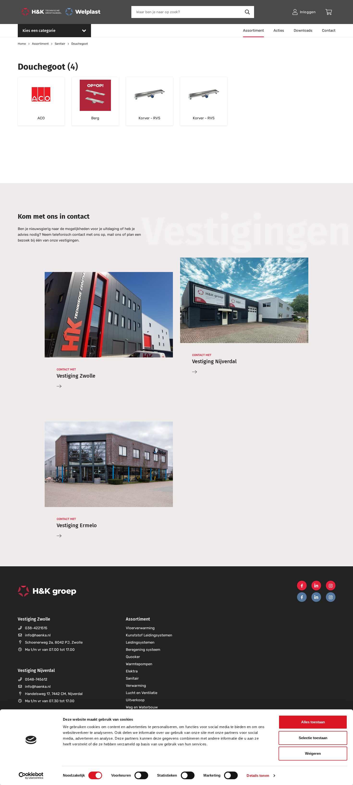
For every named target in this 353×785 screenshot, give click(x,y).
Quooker (133, 657)
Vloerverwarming (140, 628)
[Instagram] (330, 585)
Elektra (132, 671)
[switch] (141, 775)
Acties (279, 30)
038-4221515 (36, 628)
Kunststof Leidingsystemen (149, 635)
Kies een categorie (39, 30)
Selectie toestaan (313, 738)
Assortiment (253, 30)
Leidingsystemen (140, 642)
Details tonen (258, 775)
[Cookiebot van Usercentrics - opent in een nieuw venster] (31, 775)
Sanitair (132, 678)
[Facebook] (302, 585)
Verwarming (136, 685)
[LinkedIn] (316, 585)
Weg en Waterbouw (142, 707)
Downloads (303, 30)
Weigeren (313, 753)
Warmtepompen (139, 664)
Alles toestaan (313, 722)
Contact (328, 30)
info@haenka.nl (38, 635)
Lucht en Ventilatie (141, 693)
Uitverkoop (135, 700)
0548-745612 (36, 679)
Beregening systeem (143, 649)
